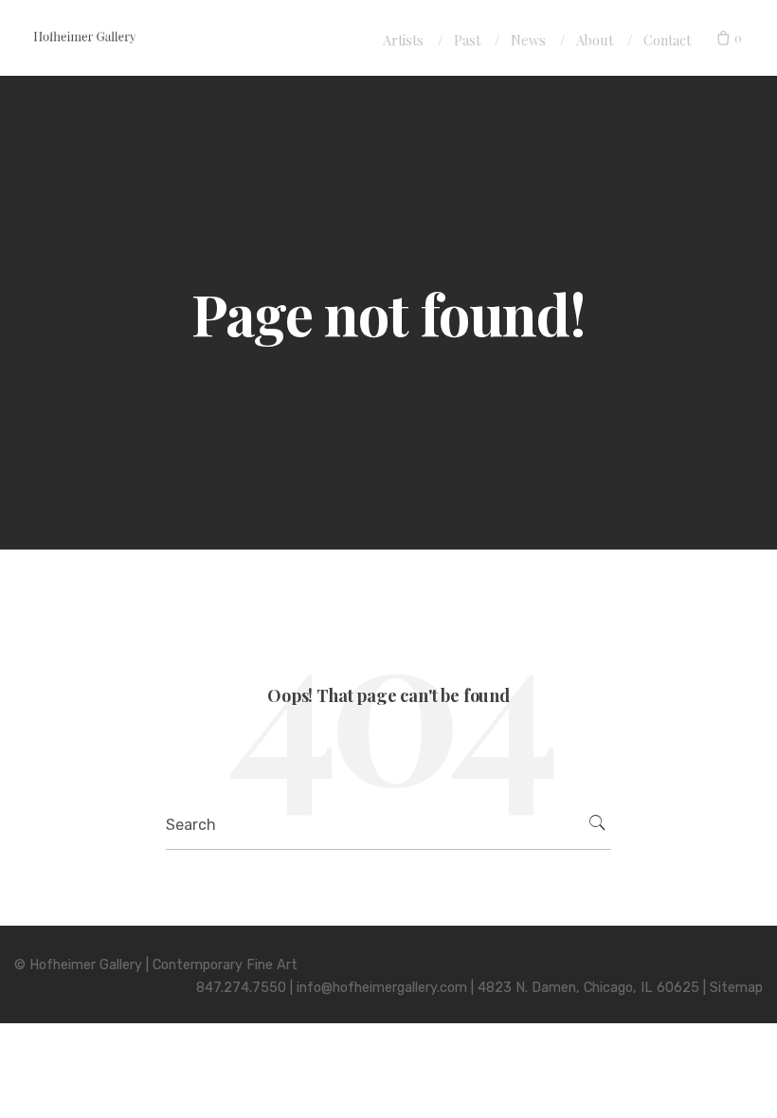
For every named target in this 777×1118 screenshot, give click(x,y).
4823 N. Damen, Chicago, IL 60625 (588, 988)
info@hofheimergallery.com (382, 988)
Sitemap (736, 988)
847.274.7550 (241, 988)
